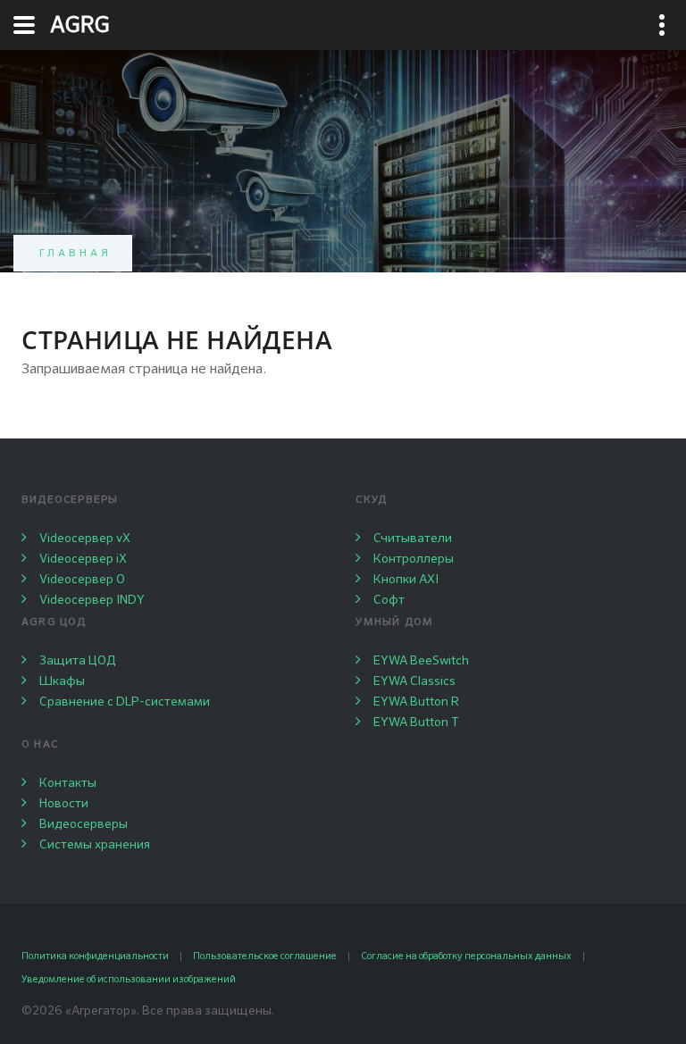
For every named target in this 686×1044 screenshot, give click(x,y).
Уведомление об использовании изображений (128, 979)
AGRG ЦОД (54, 622)
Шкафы (62, 681)
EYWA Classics (414, 681)
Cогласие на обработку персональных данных (466, 956)
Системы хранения (94, 845)
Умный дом (394, 622)
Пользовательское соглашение (265, 956)
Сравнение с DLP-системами (124, 702)
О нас (39, 744)
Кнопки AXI (406, 579)
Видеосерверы (69, 500)
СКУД (371, 500)
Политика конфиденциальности (95, 956)
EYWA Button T (416, 722)
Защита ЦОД (77, 661)
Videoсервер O (82, 579)
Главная (76, 253)
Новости (63, 804)
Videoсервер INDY (92, 600)
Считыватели (412, 538)
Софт (389, 600)
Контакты (67, 783)
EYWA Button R (416, 702)
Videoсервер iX (83, 559)
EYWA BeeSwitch (421, 661)
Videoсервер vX (84, 538)
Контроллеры (413, 559)
